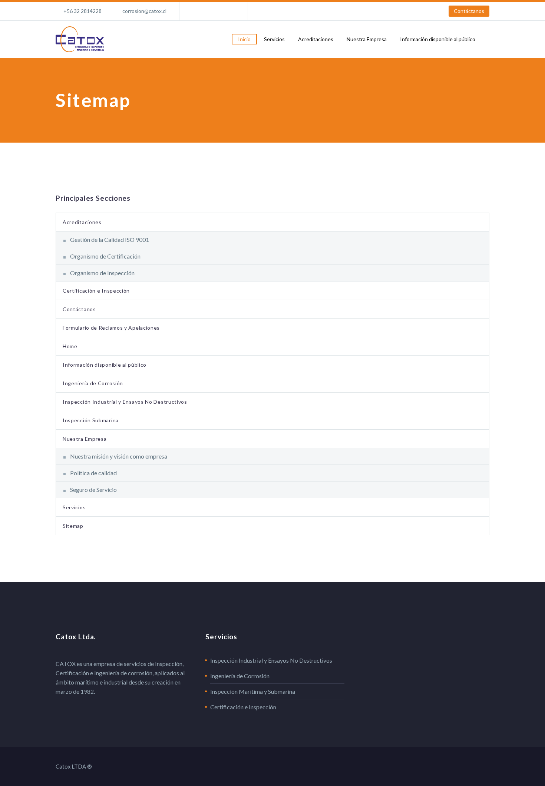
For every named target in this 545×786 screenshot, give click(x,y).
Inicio (244, 39)
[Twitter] (218, 11)
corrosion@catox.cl (144, 11)
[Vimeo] (229, 11)
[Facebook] (196, 11)
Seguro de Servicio (93, 489)
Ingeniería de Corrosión (93, 383)
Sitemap (73, 526)
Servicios (274, 39)
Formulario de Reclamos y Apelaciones (111, 327)
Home (70, 346)
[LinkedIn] (207, 11)
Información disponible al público (437, 39)
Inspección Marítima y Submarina (252, 691)
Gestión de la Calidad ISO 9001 (109, 239)
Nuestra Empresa (367, 39)
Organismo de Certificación (105, 256)
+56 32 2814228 (82, 11)
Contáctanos (469, 11)
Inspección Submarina (91, 420)
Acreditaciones (315, 39)
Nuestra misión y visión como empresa (118, 456)
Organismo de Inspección (102, 272)
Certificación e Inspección (96, 290)
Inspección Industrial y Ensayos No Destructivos (125, 402)
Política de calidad (93, 472)
